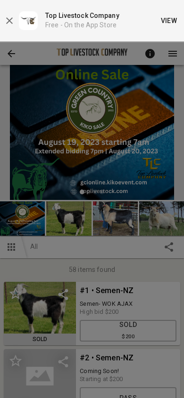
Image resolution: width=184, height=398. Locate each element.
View (169, 20)
